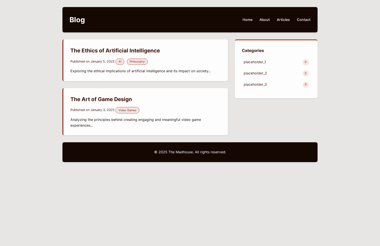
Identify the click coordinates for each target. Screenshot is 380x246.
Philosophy (137, 61)
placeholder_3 (275, 84)
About (264, 19)
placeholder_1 (275, 62)
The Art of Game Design (101, 99)
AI (120, 61)
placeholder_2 (275, 73)
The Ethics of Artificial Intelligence (115, 50)
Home (247, 19)
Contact (304, 19)
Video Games (127, 110)
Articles (283, 19)
